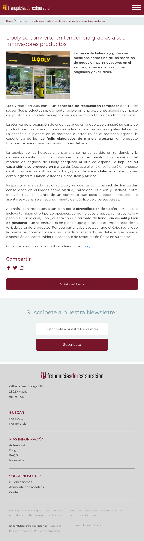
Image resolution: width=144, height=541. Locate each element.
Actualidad (17, 445)
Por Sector (17, 418)
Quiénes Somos (20, 482)
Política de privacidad (47, 530)
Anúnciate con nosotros (26, 487)
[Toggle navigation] (138, 7)
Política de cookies (20, 530)
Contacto (15, 492)
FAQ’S (13, 455)
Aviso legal (55, 525)
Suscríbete (72, 345)
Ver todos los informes (72, 284)
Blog (12, 450)
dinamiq (98, 525)
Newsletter (17, 460)
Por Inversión (18, 423)
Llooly (85, 246)
